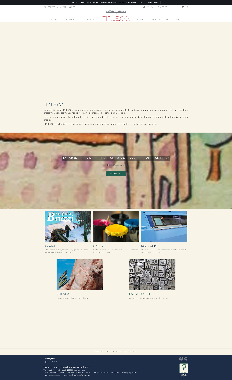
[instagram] (186, 359)
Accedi (164, 7)
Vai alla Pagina (116, 174)
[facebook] (181, 359)
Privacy (65, 375)
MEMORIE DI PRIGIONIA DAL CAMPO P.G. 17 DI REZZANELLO (116, 158)
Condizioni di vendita (101, 352)
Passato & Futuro (143, 294)
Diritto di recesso (116, 352)
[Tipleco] (116, 15)
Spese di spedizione (131, 352)
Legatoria (149, 245)
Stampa (98, 245)
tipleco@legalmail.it (129, 372)
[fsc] (183, 370)
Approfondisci (153, 2)
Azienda (63, 294)
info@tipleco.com (101, 372)
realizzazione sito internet (79, 375)
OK (141, 2)
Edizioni (50, 245)
